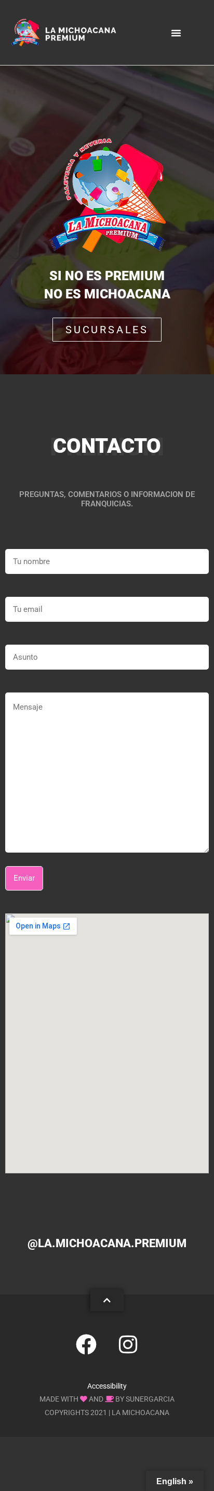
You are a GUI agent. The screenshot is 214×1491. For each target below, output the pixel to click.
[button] (176, 33)
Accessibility (107, 1386)
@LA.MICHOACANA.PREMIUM (107, 1243)
